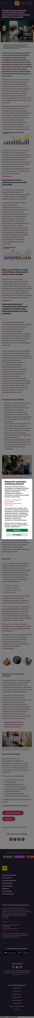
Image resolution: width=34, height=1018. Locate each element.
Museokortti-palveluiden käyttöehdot (13, 504)
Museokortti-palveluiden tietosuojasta (13, 500)
